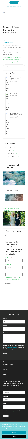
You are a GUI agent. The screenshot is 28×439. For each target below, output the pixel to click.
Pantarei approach (10, 59)
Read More (18, 428)
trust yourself (9, 63)
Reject (14, 436)
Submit (5, 353)
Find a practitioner (8, 364)
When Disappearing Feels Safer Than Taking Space (15, 78)
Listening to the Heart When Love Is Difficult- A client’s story (16, 115)
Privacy (5, 374)
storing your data (12, 347)
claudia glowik (6, 57)
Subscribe (8, 283)
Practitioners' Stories (11, 157)
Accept (14, 432)
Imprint (5, 372)
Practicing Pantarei (8, 42)
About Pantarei (7, 367)
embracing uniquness (15, 57)
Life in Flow (8, 150)
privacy (14, 277)
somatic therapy (14, 61)
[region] (14, 430)
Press (4, 362)
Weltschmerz (16, 63)
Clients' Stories (9, 147)
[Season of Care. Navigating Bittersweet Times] (14, 13)
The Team (5, 369)
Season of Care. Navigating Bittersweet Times (11, 30)
